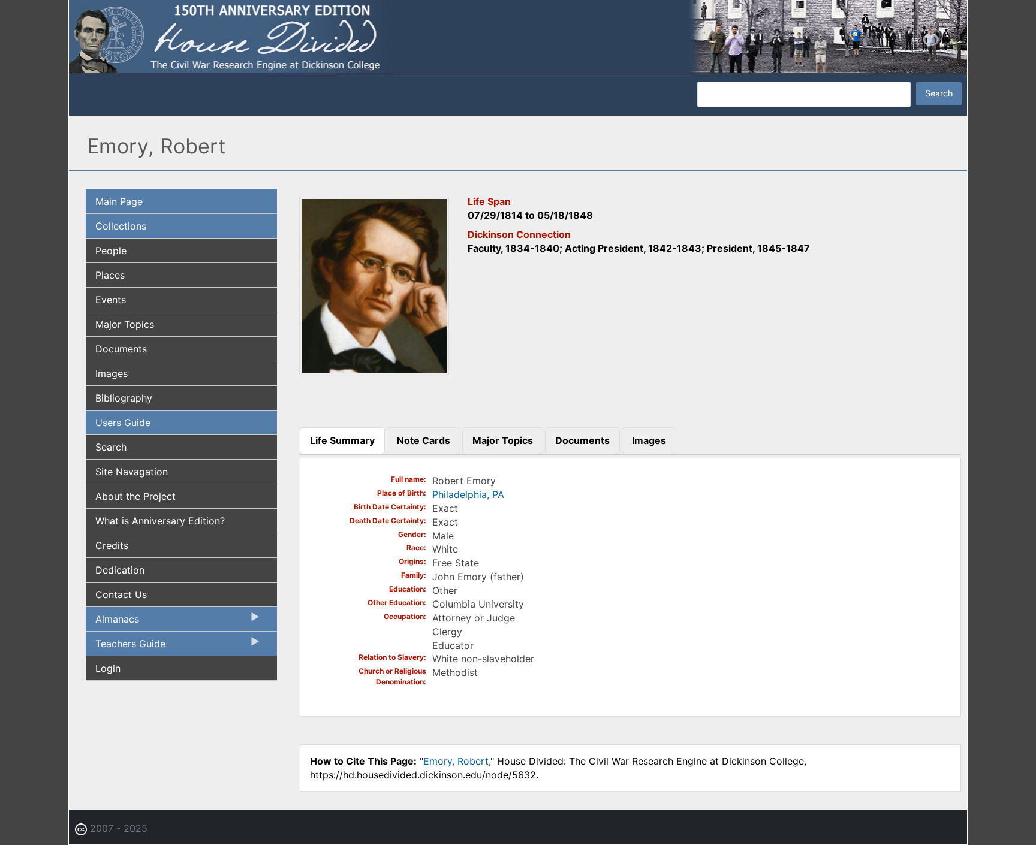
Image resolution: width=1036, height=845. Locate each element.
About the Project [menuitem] (135, 496)
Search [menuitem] (111, 447)
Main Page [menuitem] (119, 201)
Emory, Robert (456, 761)
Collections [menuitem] (120, 226)
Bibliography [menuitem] (123, 398)
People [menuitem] (111, 250)
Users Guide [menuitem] (122, 422)
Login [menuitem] (108, 668)
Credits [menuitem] (111, 545)
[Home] (518, 35)
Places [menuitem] (110, 275)
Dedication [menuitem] (119, 570)
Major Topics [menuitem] (124, 324)
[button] (374, 371)
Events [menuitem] (110, 300)
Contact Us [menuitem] (121, 594)
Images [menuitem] (111, 373)
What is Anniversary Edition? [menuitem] (160, 521)
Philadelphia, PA (468, 494)
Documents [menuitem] (121, 349)
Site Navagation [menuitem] (131, 472)
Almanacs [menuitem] (112, 622)
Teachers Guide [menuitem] (125, 647)
